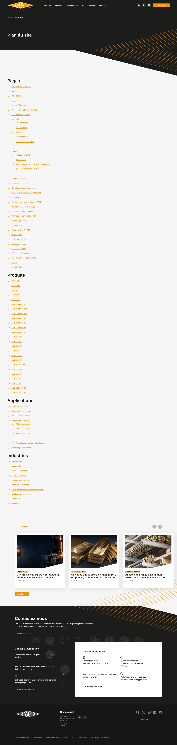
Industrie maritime (18, 475)
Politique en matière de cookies (24, 110)
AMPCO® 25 (16, 351)
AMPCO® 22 (16, 355)
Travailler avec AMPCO (21, 239)
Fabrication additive (19, 179)
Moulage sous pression (20, 416)
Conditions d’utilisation (20, 114)
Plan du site (16, 96)
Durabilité (15, 119)
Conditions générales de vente (23, 188)
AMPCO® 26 (16, 346)
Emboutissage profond (25, 424)
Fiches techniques (18, 249)
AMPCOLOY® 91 (18, 323)
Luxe (13, 508)
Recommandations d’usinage (23, 207)
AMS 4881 (15, 285)
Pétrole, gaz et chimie (20, 485)
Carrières (142, 719)
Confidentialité (17, 267)
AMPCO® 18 (16, 374)
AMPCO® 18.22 (18, 369)
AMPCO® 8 (16, 383)
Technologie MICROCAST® (22, 221)
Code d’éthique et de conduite (23, 105)
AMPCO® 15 (16, 379)
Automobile (16, 466)
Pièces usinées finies (20, 253)
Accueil (9, 17)
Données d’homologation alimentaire (26, 193)
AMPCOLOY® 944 (19, 309)
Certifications (16, 197)
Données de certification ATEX (23, 216)
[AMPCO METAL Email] (85, 717)
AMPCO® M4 (17, 337)
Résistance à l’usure (19, 406)
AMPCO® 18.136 (18, 393)
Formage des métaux (20, 420)
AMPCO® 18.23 (18, 365)
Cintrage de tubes (23, 429)
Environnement (22, 137)
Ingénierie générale (19, 471)
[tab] (25, 526)
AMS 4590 (15, 300)
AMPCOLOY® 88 (18, 332)
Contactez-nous (161, 5)
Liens (13, 101)
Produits (14, 151)
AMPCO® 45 (16, 341)
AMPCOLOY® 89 (18, 327)
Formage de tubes (23, 433)
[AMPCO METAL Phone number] (79, 717)
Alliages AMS (21, 160)
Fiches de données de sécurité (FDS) (26, 202)
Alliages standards (23, 155)
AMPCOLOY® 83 (18, 388)
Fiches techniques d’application (24, 211)
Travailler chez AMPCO (21, 230)
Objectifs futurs (22, 123)
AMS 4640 (15, 295)
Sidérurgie (15, 499)
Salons (14, 91)
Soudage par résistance (21, 448)
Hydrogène (15, 503)
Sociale (19, 132)
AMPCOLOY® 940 (19, 314)
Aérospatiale (16, 461)
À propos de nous (18, 244)
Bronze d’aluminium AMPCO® (28, 169)
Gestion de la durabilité (25, 142)
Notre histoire (16, 235)
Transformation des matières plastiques (27, 443)
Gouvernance (21, 127)
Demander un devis (92, 686)
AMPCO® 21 (16, 360)
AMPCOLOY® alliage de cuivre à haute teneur (35, 164)
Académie (20, 594)
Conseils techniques (19, 183)
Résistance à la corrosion (21, 411)
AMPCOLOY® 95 (18, 318)
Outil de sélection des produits (23, 258)
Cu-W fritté (15, 281)
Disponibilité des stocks (21, 87)
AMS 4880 (15, 290)
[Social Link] (137, 712)
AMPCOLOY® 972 (19, 304)
